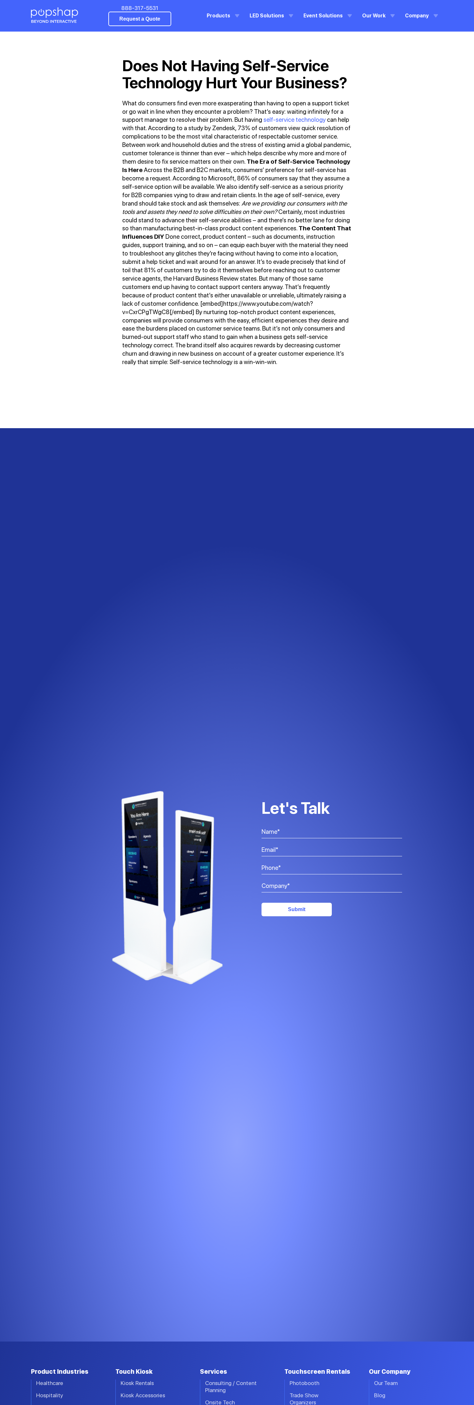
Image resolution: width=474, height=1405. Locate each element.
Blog (379, 1395)
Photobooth (304, 1383)
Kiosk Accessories (143, 1395)
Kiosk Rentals (137, 1383)
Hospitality (49, 1395)
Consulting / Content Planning (231, 1386)
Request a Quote (139, 19)
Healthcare (49, 1383)
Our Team (386, 1383)
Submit (296, 909)
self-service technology (294, 119)
